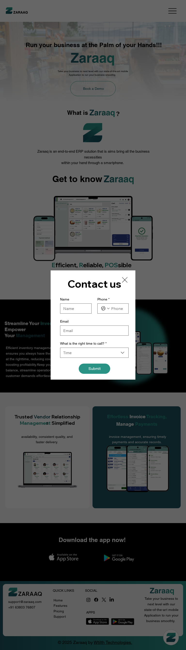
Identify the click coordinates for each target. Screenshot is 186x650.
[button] (124, 280)
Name (64, 299)
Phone (103, 299)
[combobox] (94, 353)
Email (64, 321)
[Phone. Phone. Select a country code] (105, 308)
